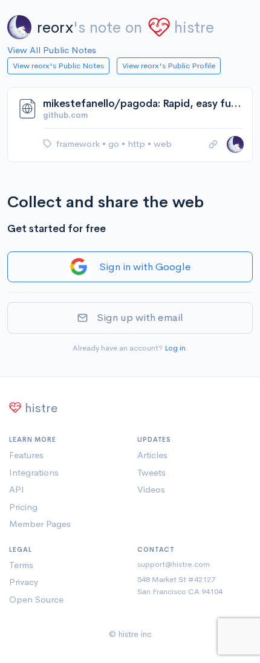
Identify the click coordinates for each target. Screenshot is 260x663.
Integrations (34, 472)
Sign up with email (140, 317)
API (16, 489)
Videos (151, 489)
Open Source (36, 599)
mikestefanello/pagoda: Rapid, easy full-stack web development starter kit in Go (142, 103)
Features (26, 455)
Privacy (23, 581)
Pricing (23, 507)
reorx (55, 27)
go (115, 143)
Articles (152, 455)
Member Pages (40, 523)
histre (194, 27)
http (138, 143)
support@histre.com (173, 564)
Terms (21, 565)
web (163, 143)
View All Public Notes (51, 50)
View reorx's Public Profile (168, 65)
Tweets (151, 472)
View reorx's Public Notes (58, 65)
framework (79, 143)
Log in (175, 348)
